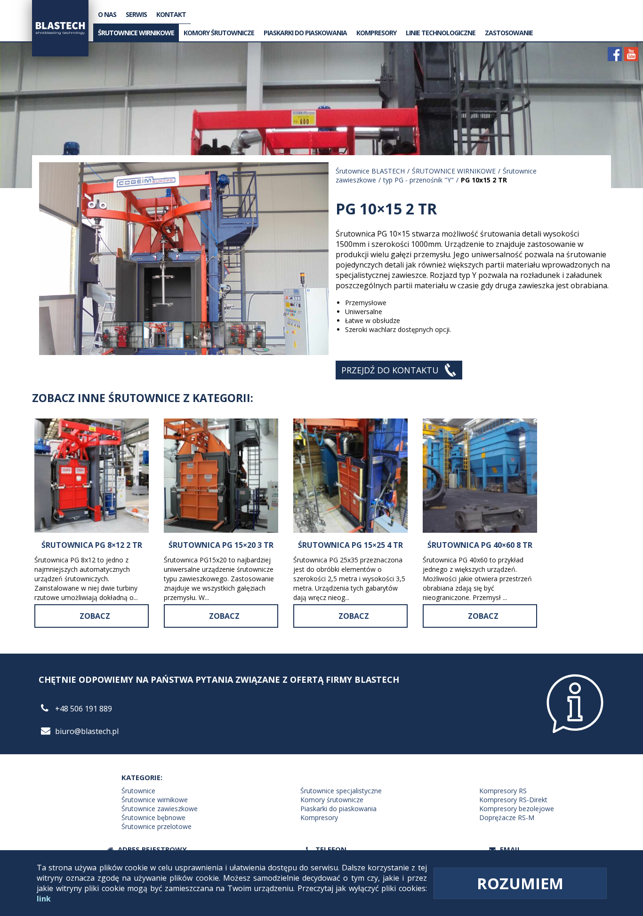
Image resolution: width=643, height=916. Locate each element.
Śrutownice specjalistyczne (341, 790)
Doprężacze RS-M (506, 817)
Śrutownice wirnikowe (154, 799)
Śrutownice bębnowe (153, 817)
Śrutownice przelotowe (156, 826)
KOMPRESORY (376, 32)
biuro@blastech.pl (87, 731)
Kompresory (319, 817)
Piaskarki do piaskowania (305, 32)
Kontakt (171, 14)
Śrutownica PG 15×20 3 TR (221, 545)
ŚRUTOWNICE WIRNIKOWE (136, 32)
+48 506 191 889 (83, 708)
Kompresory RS (503, 790)
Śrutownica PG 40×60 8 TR (479, 545)
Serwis (136, 14)
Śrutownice (138, 790)
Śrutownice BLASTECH (370, 170)
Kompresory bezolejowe (516, 808)
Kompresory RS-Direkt (513, 799)
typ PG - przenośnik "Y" (418, 179)
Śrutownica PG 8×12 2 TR (91, 545)
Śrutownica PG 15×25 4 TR (350, 545)
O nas (107, 14)
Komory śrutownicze (219, 32)
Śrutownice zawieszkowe (159, 808)
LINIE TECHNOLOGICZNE (440, 32)
